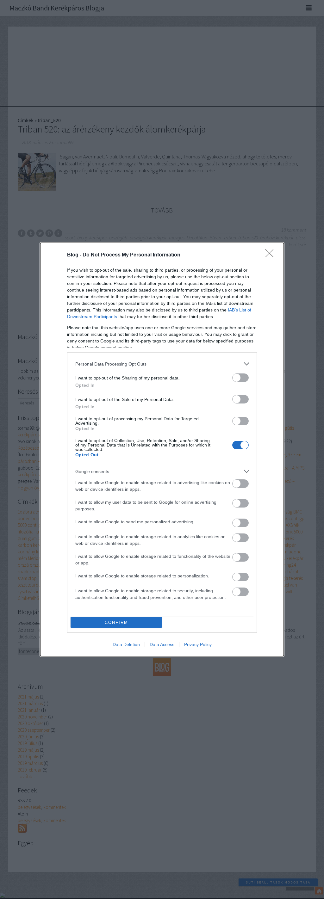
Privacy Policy (198, 644)
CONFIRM (116, 622)
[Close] (271, 255)
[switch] (240, 377)
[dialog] (162, 449)
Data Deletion (126, 644)
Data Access (162, 644)
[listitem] (162, 363)
